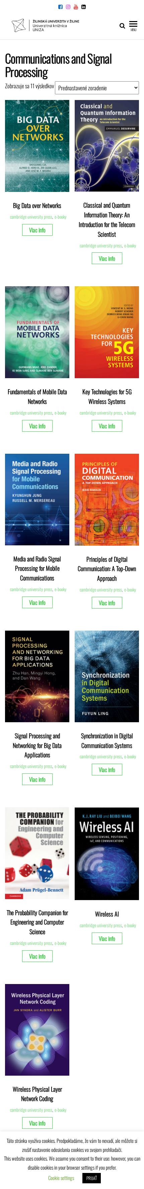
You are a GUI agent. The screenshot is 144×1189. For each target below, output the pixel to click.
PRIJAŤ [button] (91, 1178)
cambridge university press (31, 216)
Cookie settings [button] (61, 1177)
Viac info (37, 230)
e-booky (60, 216)
